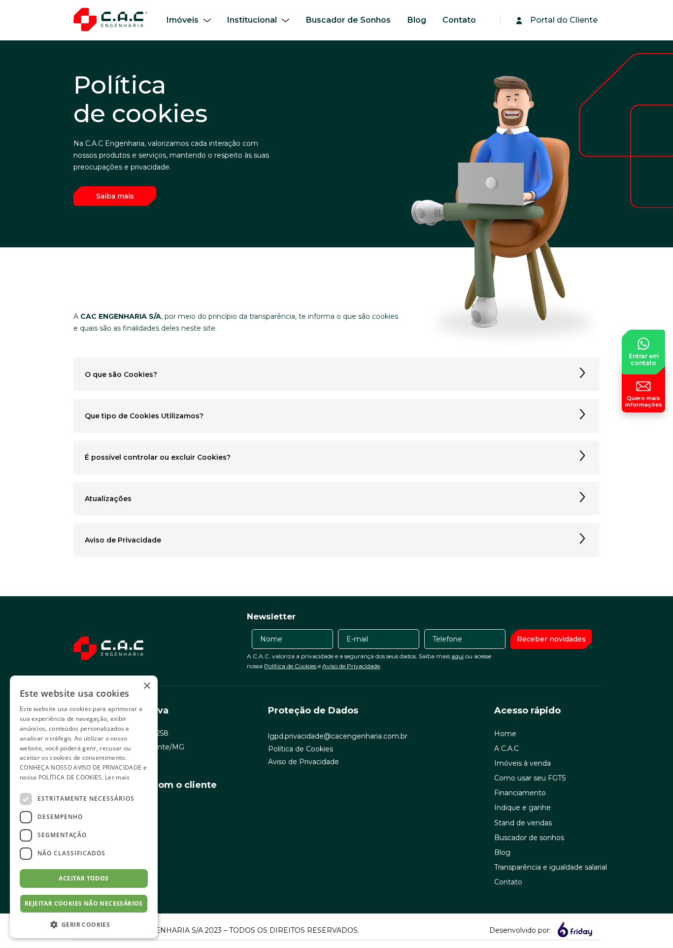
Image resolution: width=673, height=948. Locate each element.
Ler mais (117, 777)
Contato (459, 20)
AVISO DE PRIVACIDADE (107, 767)
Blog (416, 20)
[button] (84, 923)
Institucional (252, 20)
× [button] (146, 686)
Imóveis (183, 20)
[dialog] (84, 807)
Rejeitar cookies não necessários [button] (84, 903)
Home (505, 733)
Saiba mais (115, 196)
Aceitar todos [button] (83, 878)
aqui (457, 656)
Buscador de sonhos (529, 837)
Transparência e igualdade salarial (550, 867)
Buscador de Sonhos (348, 20)
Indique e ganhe (522, 807)
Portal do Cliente (564, 20)
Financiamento (520, 792)
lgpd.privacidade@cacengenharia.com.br (337, 736)
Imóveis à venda (522, 763)
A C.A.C (506, 748)
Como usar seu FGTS (530, 778)
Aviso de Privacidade (351, 666)
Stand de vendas (523, 822)
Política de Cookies (290, 666)
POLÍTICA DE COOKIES (70, 777)
